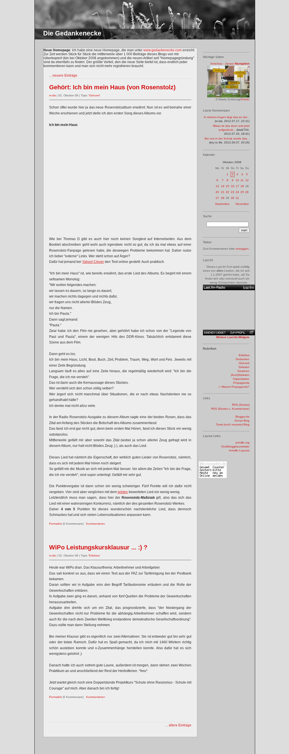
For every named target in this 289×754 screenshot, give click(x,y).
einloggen (242, 248)
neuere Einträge (64, 75)
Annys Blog (242, 420)
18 (242, 186)
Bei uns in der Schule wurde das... (227, 138)
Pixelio (245, 99)
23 (232, 192)
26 (247, 192)
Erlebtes (94, 555)
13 (217, 186)
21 (222, 192)
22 (227, 192)
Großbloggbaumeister (235, 446)
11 (242, 180)
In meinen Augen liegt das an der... (226, 117)
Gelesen (243, 367)
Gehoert (94, 95)
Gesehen (243, 370)
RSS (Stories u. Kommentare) (230, 408)
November (242, 203)
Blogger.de (242, 416)
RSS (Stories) (240, 404)
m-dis (52, 95)
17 (237, 186)
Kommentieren (95, 523)
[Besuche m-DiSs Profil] (237, 332)
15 (227, 186)
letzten (123, 492)
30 (232, 197)
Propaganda (241, 382)
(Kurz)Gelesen (240, 374)
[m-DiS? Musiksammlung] (229, 287)
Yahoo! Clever (93, 262)
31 (237, 197)
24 (237, 192)
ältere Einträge (180, 725)
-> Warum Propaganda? (233, 386)
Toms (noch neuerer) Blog (232, 424)
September (222, 203)
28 (222, 197)
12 (247, 180)
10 (237, 180)
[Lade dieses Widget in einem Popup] (251, 332)
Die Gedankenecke (72, 33)
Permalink (55, 523)
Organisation (241, 378)
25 (242, 192)
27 (217, 197)
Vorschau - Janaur (222, 63)
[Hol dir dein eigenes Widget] (215, 332)
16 (232, 186)
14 (222, 186)
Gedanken (242, 359)
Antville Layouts (239, 450)
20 (217, 192)
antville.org (242, 442)
